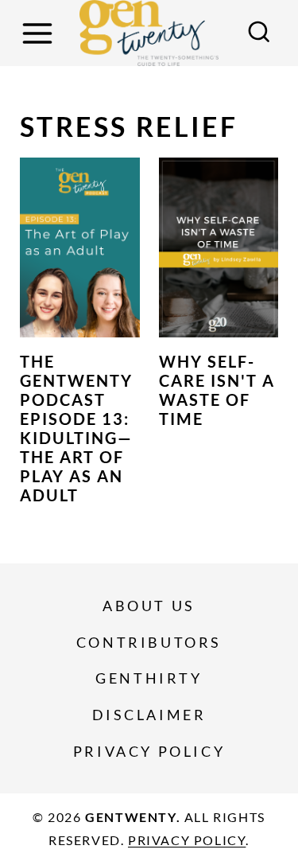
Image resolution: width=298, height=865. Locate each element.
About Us (149, 605)
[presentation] (80, 247)
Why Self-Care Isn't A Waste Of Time (217, 390)
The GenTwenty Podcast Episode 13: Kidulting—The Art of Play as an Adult (76, 428)
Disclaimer (149, 714)
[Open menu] (40, 33)
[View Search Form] (259, 33)
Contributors (149, 642)
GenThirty (148, 678)
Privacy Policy (149, 751)
